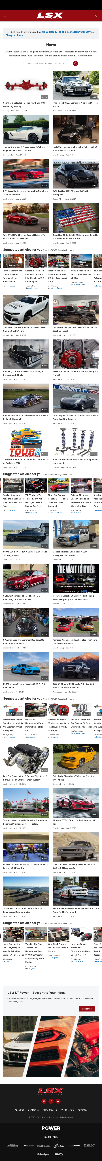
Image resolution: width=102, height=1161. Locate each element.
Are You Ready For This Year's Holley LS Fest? (66, 31)
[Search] (75, 63)
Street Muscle (56, 288)
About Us (19, 1109)
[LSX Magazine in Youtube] (58, 1101)
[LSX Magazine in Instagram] (43, 1101)
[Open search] (96, 15)
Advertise (83, 1109)
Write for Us (67, 1109)
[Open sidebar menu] (4, 16)
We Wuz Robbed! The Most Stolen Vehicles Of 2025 (81, 274)
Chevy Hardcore (14, 35)
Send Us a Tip (50, 1109)
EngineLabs (10, 286)
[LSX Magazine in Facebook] (51, 1101)
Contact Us (33, 1109)
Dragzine (77, 512)
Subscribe (87, 1008)
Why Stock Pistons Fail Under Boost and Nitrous (58, 947)
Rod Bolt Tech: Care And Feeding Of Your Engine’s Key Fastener (81, 723)
